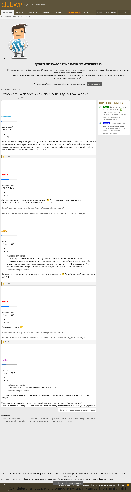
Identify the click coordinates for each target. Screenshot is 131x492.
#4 (8, 322)
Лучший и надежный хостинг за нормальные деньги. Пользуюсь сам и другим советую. (43, 213)
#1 (8, 137)
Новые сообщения (8, 17)
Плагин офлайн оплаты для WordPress (114, 124)
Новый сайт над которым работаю (17, 208)
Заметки (33, 12)
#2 (8, 195)
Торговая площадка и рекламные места (111, 118)
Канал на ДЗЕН (58, 208)
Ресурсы (19, 12)
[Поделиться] (7, 134)
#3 (8, 251)
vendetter (7, 98)
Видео (59, 12)
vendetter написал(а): (16, 255)
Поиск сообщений (25, 17)
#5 (8, 380)
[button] (25, 12)
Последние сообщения (111, 102)
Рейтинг (46, 12)
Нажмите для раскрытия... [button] (19, 269)
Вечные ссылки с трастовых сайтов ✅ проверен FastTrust (114, 109)
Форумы (7, 12)
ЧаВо (86, 12)
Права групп (74, 12)
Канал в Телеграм (42, 208)
